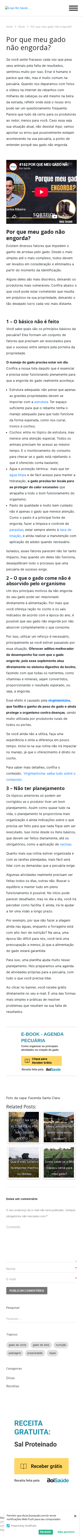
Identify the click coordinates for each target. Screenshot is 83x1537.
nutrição (61, 1344)
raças (52, 1353)
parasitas (16, 530)
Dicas (21, 26)
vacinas (65, 844)
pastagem (15, 1353)
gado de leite (41, 1344)
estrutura (41, 402)
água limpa (17, 475)
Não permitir (66, 1532)
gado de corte (17, 1344)
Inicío (9, 26)
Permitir (45, 1532)
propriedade (35, 1353)
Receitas (12, 1386)
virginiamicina (58, 700)
